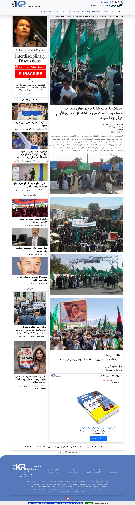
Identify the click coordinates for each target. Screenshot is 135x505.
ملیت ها (109, 370)
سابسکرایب (30, 93)
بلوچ (49, 446)
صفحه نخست (118, 16)
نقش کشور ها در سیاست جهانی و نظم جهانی (32, 249)
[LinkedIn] (117, 132)
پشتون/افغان (41, 446)
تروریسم (56, 11)
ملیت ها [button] (96, 11)
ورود (113, 469)
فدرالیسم (44, 11)
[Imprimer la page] (116, 132)
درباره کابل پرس (53, 469)
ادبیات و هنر (75, 11)
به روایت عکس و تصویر (113, 124)
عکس (62, 11)
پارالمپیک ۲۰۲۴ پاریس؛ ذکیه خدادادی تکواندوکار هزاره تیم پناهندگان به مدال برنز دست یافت (32, 154)
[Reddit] (114, 132)
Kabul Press (116, 383)
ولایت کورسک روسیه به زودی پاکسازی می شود (34, 220)
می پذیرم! (89, 503)
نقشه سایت (114, 472)
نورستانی (56, 446)
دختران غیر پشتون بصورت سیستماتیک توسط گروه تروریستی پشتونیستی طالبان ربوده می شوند (30, 330)
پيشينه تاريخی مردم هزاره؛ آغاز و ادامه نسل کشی (32, 278)
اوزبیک (87, 446)
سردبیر (112, 11)
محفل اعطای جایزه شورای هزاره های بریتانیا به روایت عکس (30, 185)
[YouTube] (111, 380)
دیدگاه (68, 11)
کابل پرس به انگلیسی (94, 472)
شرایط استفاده (73, 472)
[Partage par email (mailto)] (121, 132)
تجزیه (50, 11)
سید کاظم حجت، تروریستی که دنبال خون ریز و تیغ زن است (89, 359)
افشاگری (87, 11)
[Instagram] (104, 380)
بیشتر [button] (37, 11)
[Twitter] (115, 380)
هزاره (100, 446)
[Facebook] (119, 132)
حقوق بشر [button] (104, 11)
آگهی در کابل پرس (94, 469)
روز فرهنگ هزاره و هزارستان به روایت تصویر (30, 124)
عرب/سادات (118, 370)
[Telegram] (108, 380)
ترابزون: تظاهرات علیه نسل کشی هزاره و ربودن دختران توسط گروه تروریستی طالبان (30, 379)
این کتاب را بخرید (98, 438)
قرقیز (63, 446)
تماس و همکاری (53, 472)
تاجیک (93, 446)
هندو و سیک (71, 446)
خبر (82, 11)
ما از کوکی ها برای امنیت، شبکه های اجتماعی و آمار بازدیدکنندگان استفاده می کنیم (56, 503)
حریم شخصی (73, 469)
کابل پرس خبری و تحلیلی (23, 129)
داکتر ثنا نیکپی (25, 225)
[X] (112, 132)
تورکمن (80, 446)
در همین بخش (30, 99)
